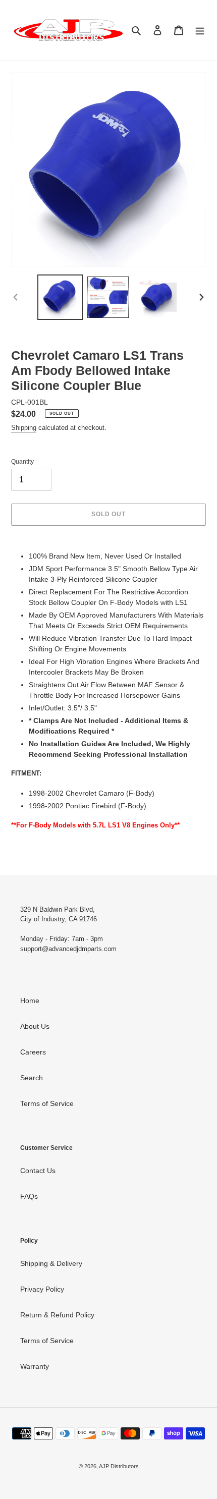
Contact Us (38, 1171)
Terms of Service (47, 1103)
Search (31, 1078)
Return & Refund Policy (57, 1315)
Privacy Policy (42, 1289)
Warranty (34, 1366)
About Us (34, 1026)
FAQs (29, 1196)
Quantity (22, 461)
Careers (33, 1052)
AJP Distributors (119, 1466)
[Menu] (199, 30)
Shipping (23, 427)
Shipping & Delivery (51, 1263)
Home (29, 1000)
